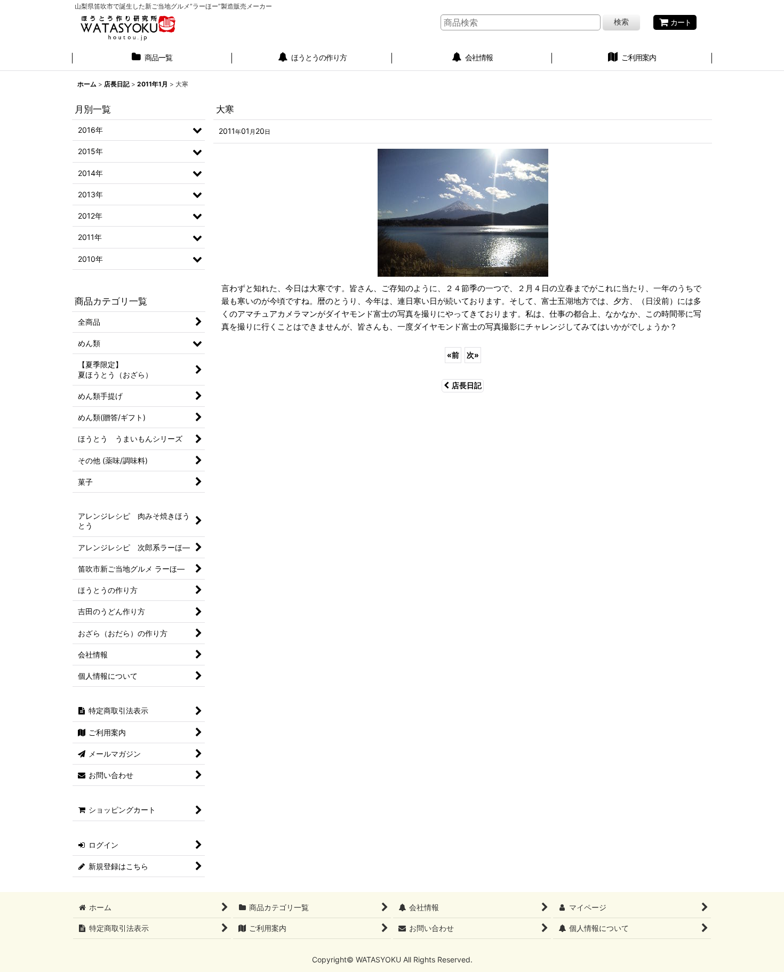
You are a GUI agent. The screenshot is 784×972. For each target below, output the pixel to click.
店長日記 (467, 385)
